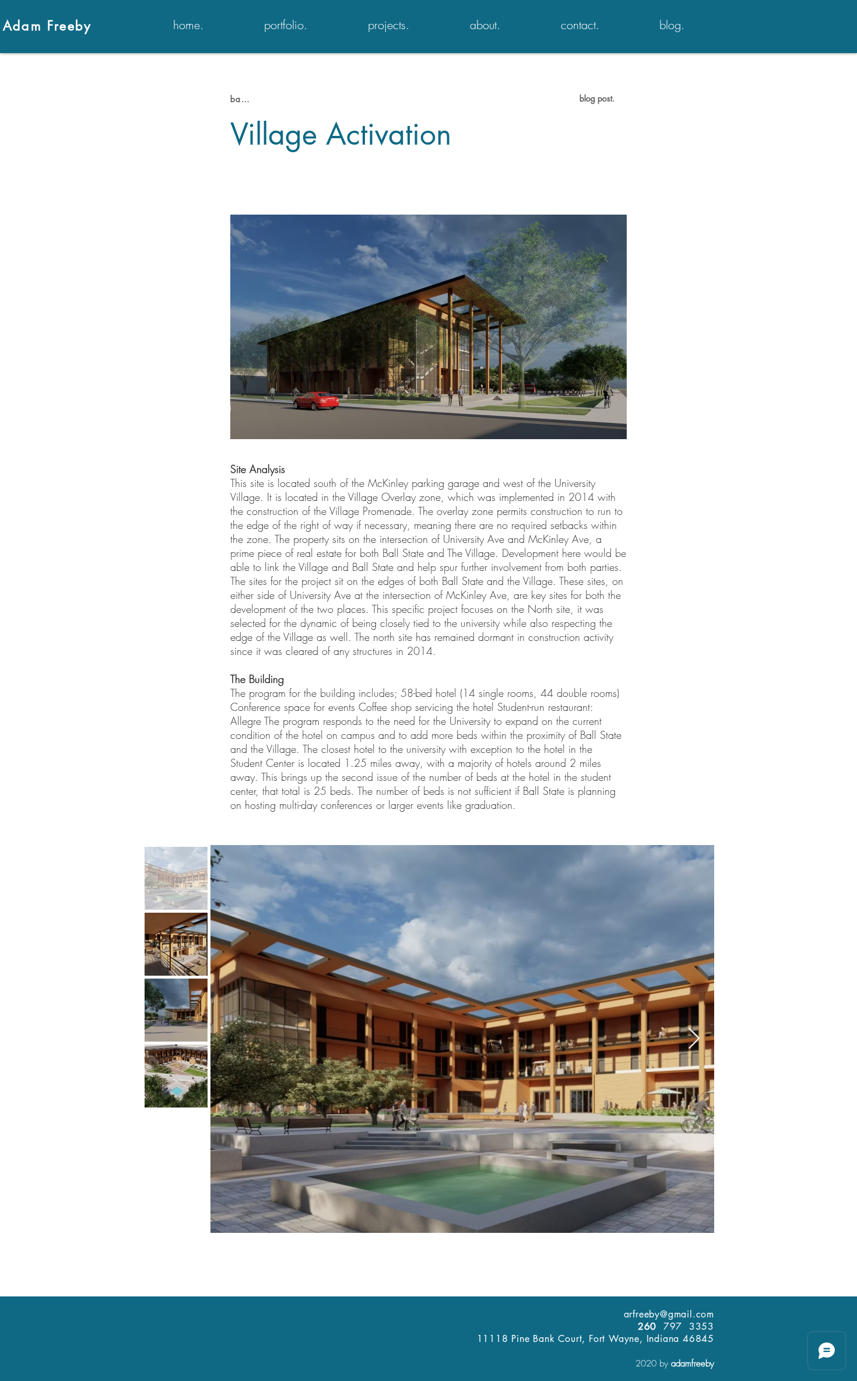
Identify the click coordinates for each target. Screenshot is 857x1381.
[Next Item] (694, 1039)
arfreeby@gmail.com (669, 1314)
